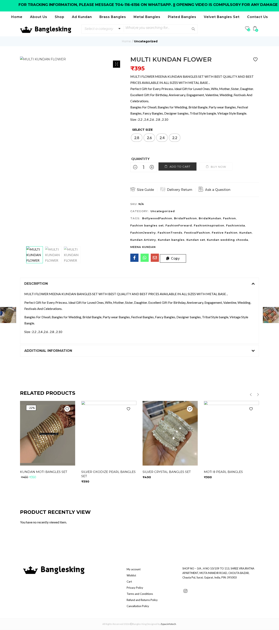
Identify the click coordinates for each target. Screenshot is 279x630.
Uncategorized (145, 41)
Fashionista (235, 225)
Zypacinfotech (168, 624)
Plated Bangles (182, 17)
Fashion (229, 218)
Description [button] (36, 284)
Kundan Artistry (143, 239)
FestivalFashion (197, 232)
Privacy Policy (135, 587)
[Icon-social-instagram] (185, 591)
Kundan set (195, 239)
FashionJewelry (143, 232)
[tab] (139, 284)
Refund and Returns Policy (142, 600)
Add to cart (180, 166)
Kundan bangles (171, 239)
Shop (59, 17)
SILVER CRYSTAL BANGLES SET (167, 472)
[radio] (136, 138)
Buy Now (218, 166)
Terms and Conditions (140, 593)
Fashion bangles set (147, 225)
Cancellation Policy (138, 606)
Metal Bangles (147, 17)
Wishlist (131, 575)
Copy (175, 258)
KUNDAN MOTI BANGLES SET (43, 472)
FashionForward (178, 225)
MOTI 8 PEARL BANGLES (223, 472)
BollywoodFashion (157, 218)
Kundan (245, 232)
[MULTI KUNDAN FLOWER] (134, 258)
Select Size (142, 130)
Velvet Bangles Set (222, 17)
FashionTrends (170, 232)
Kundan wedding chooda (227, 239)
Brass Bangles (112, 17)
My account (134, 569)
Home (16, 17)
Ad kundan (82, 17)
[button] (101, 29)
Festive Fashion (225, 232)
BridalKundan (210, 218)
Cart (129, 581)
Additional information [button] (48, 351)
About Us (38, 17)
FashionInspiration (209, 225)
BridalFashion (185, 218)
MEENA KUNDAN (143, 247)
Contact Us (257, 17)
